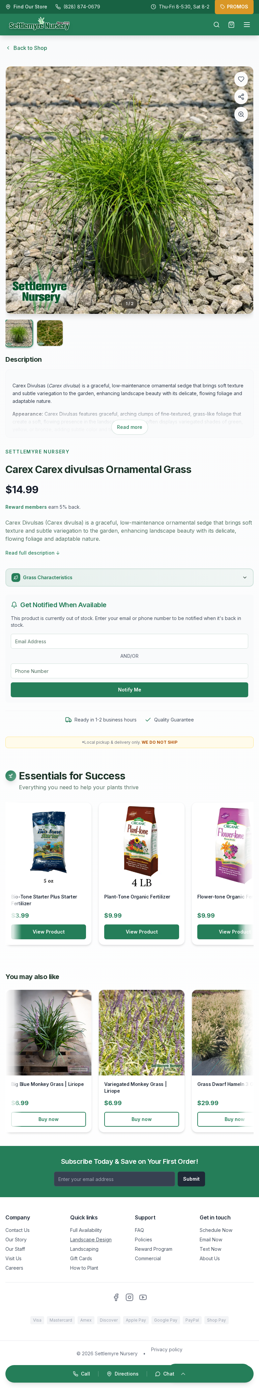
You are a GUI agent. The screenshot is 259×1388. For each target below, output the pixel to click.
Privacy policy (166, 1349)
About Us (210, 1258)
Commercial (148, 1258)
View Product (49, 932)
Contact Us (17, 1230)
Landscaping (84, 1249)
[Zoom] (241, 114)
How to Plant (84, 1268)
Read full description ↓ (32, 553)
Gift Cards (81, 1258)
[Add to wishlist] (241, 79)
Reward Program (153, 1249)
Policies (143, 1239)
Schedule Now (216, 1230)
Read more (129, 427)
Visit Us (13, 1258)
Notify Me (129, 689)
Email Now (211, 1239)
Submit (191, 1179)
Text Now (210, 1249)
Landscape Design (91, 1239)
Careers (14, 1268)
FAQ (139, 1230)
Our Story (16, 1239)
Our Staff (15, 1249)
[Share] (241, 96)
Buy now (48, 1119)
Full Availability (86, 1230)
